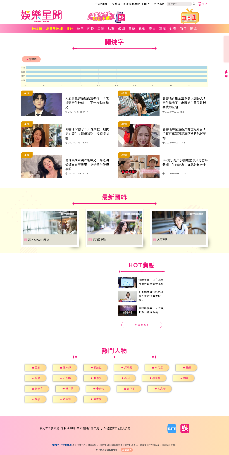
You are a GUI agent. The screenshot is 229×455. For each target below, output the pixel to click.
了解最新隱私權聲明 (108, 450)
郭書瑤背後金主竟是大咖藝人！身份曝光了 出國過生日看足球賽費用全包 (184, 103)
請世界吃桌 (55, 28)
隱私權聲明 (68, 428)
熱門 (80, 28)
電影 (142, 28)
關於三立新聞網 (49, 428)
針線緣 (37, 28)
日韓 (132, 28)
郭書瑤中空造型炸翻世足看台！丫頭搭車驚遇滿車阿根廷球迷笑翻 (184, 134)
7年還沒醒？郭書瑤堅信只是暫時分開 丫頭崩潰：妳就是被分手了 (185, 164)
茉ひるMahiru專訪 (38, 239)
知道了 (128, 450)
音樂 (152, 28)
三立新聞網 (99, 3)
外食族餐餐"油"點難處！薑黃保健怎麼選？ (150, 296)
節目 (183, 28)
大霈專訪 (162, 239)
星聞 (101, 28)
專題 (162, 28)
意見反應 (125, 428)
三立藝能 (115, 3)
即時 (70, 28)
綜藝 (111, 28)
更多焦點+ (142, 324)
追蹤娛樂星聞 (131, 3)
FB (144, 3)
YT (150, 3)
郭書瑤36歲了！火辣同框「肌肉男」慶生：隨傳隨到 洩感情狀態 (87, 134)
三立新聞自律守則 (88, 428)
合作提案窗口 (109, 428)
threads (159, 3)
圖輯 (193, 28)
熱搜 (90, 28)
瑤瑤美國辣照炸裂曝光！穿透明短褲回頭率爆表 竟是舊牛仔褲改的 (87, 164)
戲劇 (121, 28)
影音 (173, 28)
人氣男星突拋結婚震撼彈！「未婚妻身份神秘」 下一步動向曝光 (87, 103)
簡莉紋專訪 (99, 239)
